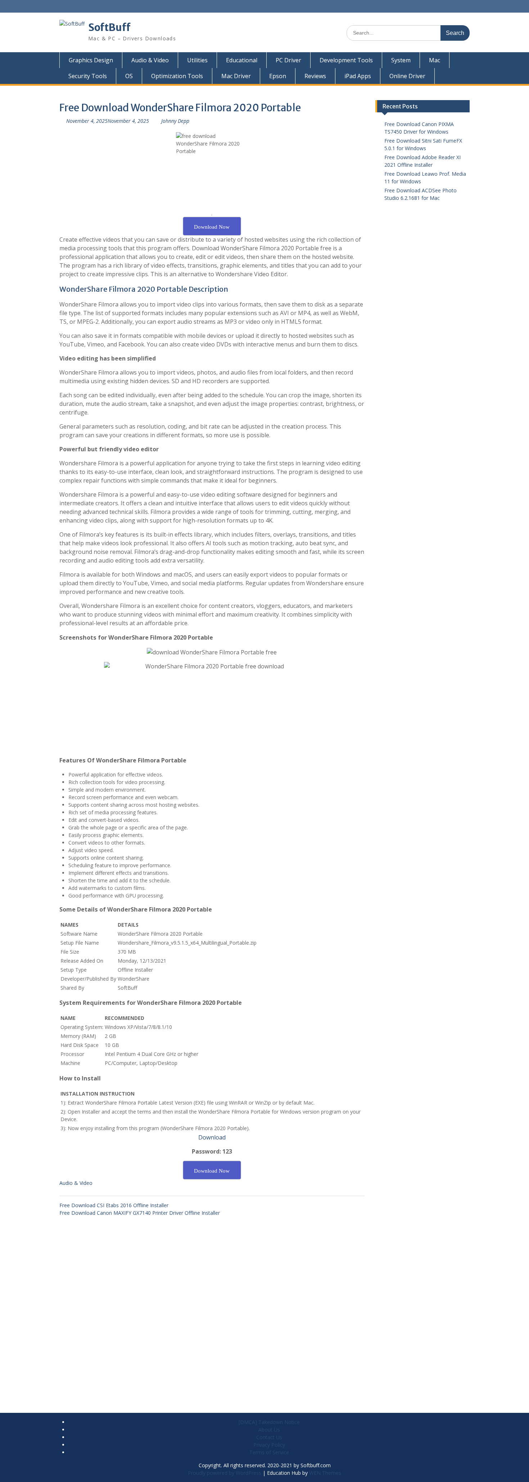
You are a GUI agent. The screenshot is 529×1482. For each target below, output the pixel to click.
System (401, 60)
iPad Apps (357, 76)
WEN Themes (325, 1472)
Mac (434, 60)
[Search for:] (408, 32)
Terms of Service (269, 1452)
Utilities (197, 60)
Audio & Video (150, 60)
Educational (241, 60)
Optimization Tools (177, 76)
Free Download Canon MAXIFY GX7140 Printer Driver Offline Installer (139, 1212)
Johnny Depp (175, 120)
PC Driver (288, 60)
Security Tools (87, 76)
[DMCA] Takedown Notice (269, 1422)
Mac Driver (236, 76)
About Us (269, 1429)
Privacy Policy (269, 1444)
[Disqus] (212, 1307)
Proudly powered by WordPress (224, 1472)
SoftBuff (109, 27)
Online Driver (407, 76)
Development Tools (346, 60)
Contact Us (269, 1437)
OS (129, 76)
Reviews (315, 76)
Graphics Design (91, 60)
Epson (277, 76)
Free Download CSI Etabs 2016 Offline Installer (113, 1205)
